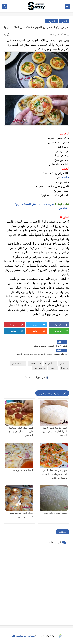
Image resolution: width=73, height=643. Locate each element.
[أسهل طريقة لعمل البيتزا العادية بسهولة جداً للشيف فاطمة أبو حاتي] (54, 455)
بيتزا (63, 367)
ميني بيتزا (37, 367)
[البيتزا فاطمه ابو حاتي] (19, 455)
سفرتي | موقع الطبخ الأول (23, 635)
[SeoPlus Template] (60, 635)
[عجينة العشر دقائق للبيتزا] (54, 498)
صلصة (65, 177)
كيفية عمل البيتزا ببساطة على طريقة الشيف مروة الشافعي (21, 431)
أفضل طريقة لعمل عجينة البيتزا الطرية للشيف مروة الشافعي (55, 431)
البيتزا (64, 21)
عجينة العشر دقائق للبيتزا (55, 512)
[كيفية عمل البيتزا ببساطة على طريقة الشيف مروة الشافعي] (19, 413)
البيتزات (51, 21)
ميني (52, 367)
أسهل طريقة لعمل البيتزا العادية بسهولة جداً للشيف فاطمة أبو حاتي (55, 474)
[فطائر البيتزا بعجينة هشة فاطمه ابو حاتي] (19, 498)
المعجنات (34, 363)
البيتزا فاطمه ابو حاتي (22, 470)
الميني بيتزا (17, 363)
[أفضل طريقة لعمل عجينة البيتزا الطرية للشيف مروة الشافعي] (54, 413)
